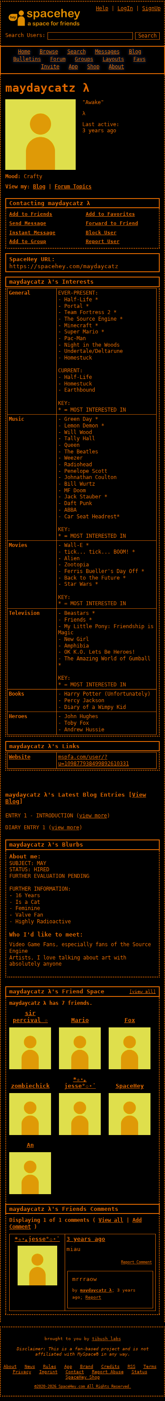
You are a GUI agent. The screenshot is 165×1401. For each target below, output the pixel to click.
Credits (110, 1366)
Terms (150, 1366)
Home (24, 52)
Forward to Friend (112, 223)
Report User (103, 241)
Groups (84, 59)
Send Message (27, 223)
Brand (86, 1366)
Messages (107, 52)
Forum (58, 59)
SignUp (151, 8)
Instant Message (32, 233)
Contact (75, 1371)
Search (147, 36)
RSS (132, 1366)
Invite (50, 67)
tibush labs (106, 1338)
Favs (139, 59)
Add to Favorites (110, 214)
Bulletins (27, 59)
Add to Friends (30, 214)
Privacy (22, 1371)
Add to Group (27, 241)
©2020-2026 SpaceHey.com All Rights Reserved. (82, 1386)
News (30, 1366)
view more (93, 816)
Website (19, 757)
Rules (49, 1366)
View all (111, 1220)
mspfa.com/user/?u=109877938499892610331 (93, 760)
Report (93, 1297)
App (73, 67)
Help (102, 8)
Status (139, 1371)
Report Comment (136, 1262)
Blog (135, 52)
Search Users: (25, 35)
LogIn (125, 8)
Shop (93, 67)
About (116, 67)
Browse (49, 52)
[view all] (142, 991)
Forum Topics (73, 187)
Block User (101, 233)
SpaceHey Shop (83, 1377)
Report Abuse (108, 1371)
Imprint (48, 1371)
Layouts (113, 59)
